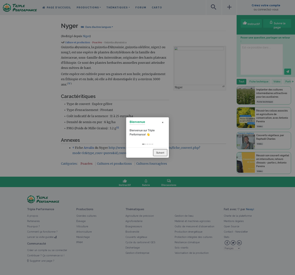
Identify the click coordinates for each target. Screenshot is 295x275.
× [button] (163, 121)
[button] (143, 144)
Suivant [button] (160, 152)
